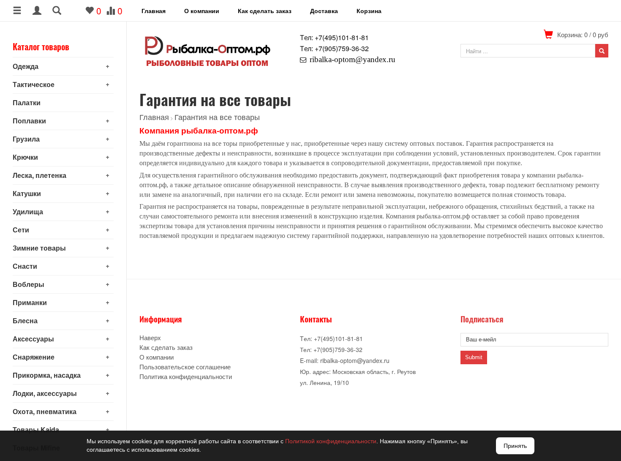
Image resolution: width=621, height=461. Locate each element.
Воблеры (28, 284)
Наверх (150, 337)
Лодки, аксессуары (45, 393)
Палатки (27, 102)
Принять (515, 445)
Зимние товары (39, 248)
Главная (154, 10)
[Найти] (601, 50)
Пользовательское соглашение (185, 366)
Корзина (369, 10)
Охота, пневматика (44, 411)
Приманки (30, 302)
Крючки (25, 157)
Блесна (25, 320)
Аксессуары (33, 339)
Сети (21, 230)
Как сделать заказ (264, 10)
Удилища (28, 211)
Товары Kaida (36, 429)
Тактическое (33, 84)
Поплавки (29, 120)
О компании (201, 10)
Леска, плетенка (39, 175)
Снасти (25, 266)
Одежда (25, 66)
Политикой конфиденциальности (330, 441)
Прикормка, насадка (47, 375)
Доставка (324, 10)
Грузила (26, 139)
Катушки (27, 193)
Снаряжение (33, 357)
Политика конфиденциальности (185, 376)
